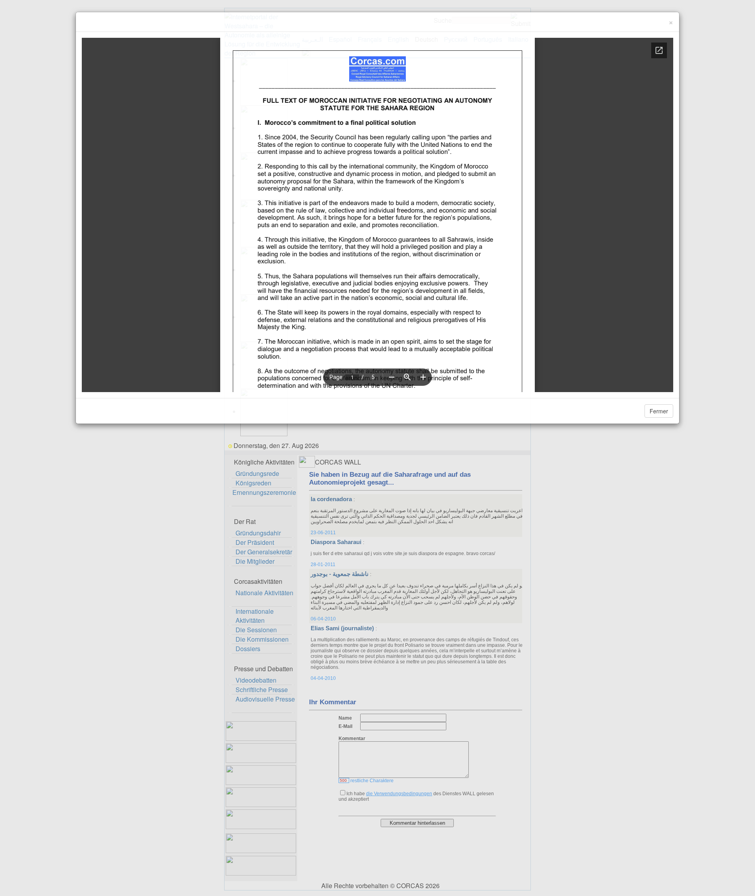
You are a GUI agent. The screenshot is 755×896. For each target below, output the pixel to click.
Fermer (659, 411)
